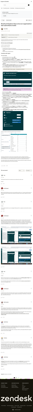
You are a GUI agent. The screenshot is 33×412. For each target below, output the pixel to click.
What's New (4, 362)
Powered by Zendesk (18, 409)
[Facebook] (29, 20)
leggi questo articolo (27, 88)
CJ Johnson (3, 326)
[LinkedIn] (26, 20)
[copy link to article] (31, 20)
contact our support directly (25, 280)
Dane (4, 175)
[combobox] (22, 170)
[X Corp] (28, 20)
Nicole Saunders (6, 302)
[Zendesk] (16, 398)
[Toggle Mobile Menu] (31, 1)
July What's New (21, 361)
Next (18, 377)
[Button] (4, 165)
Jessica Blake (6, 28)
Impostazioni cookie (23, 405)
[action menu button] (31, 175)
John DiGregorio (6, 188)
